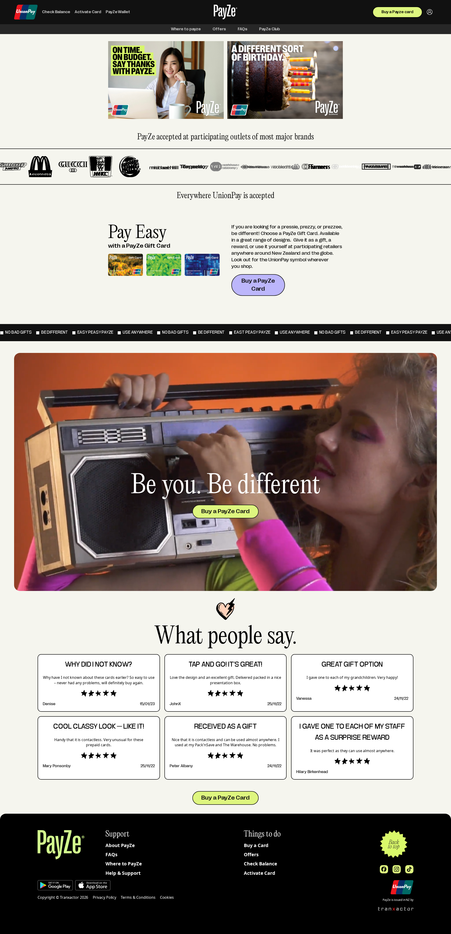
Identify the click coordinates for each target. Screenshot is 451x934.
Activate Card (259, 873)
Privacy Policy (105, 897)
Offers (251, 854)
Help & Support (123, 873)
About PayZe (120, 845)
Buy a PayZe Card (258, 284)
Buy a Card (256, 845)
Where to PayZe (123, 863)
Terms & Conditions (138, 897)
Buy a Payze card (397, 12)
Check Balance (260, 863)
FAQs (111, 854)
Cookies (167, 897)
